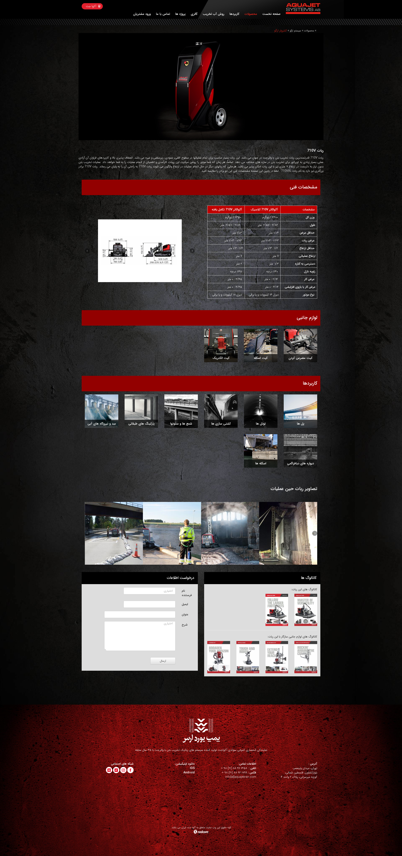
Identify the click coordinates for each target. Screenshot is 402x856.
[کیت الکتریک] (221, 345)
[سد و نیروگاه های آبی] (101, 411)
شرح (185, 624)
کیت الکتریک (221, 358)
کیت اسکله (261, 358)
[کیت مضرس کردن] (300, 345)
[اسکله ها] (260, 451)
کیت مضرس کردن (300, 358)
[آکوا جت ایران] (303, 8)
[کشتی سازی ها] (221, 411)
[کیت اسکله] (260, 345)
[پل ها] (300, 411)
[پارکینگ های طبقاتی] (141, 411)
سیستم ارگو (295, 31)
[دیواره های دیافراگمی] (300, 451)
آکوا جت (91, 6)
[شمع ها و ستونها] (181, 411)
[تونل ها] (260, 411)
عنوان (185, 614)
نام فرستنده (187, 593)
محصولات (309, 31)
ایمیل (185, 604)
